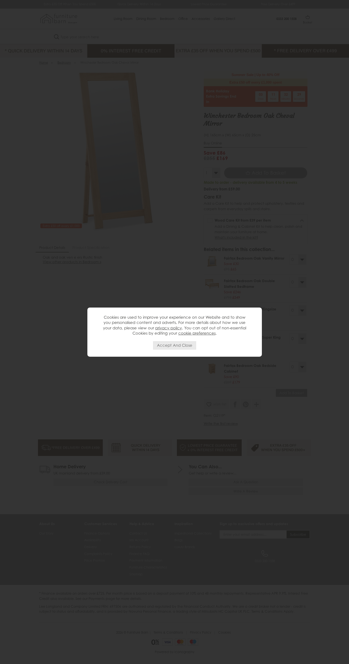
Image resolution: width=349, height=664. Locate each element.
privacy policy (168, 328)
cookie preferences (197, 333)
